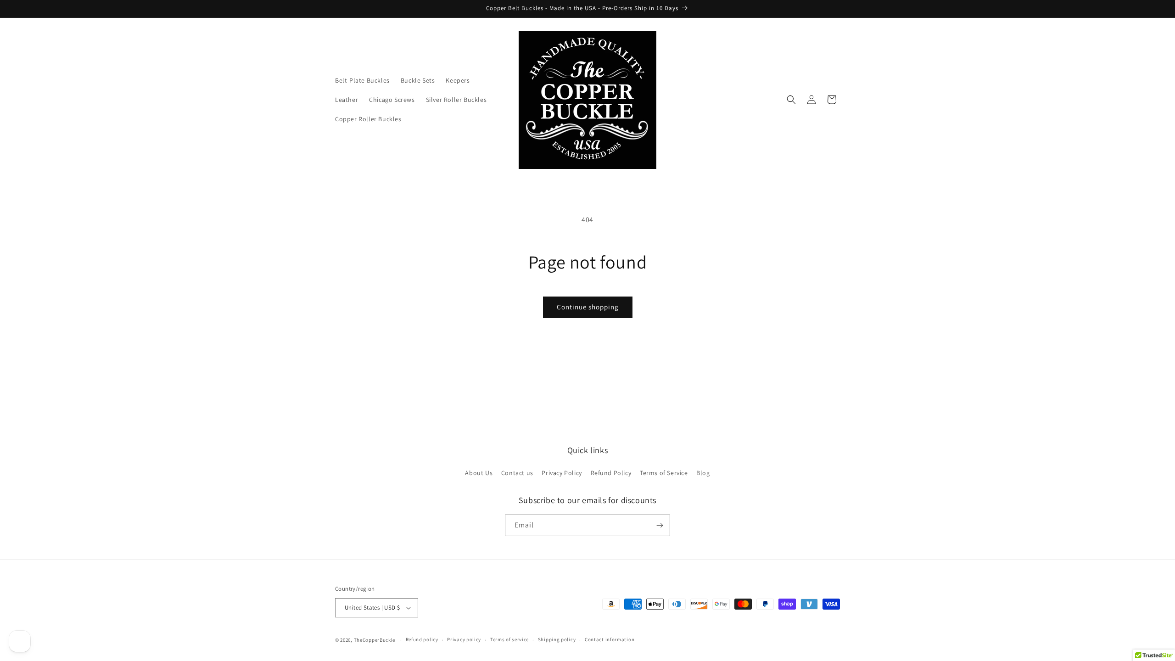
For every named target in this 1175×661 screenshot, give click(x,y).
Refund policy (422, 639)
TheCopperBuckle (375, 640)
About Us (478, 473)
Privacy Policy (562, 473)
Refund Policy (611, 473)
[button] (791, 100)
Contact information (609, 639)
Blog (703, 473)
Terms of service (509, 639)
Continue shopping (588, 306)
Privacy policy (464, 639)
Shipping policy (557, 639)
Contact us (517, 473)
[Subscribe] (659, 525)
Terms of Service (664, 473)
